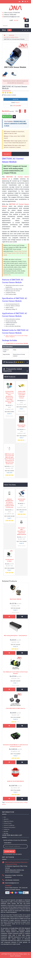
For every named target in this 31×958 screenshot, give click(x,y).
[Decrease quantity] (20, 111)
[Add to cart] (9, 616)
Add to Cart (7, 116)
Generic (17, 102)
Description (7, 154)
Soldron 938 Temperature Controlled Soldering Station (21, 395)
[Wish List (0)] (22, 1)
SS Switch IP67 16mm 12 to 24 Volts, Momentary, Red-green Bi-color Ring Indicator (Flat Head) (9, 397)
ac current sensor (18, 802)
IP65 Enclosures (15, 937)
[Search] (27, 25)
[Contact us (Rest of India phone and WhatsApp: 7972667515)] (3, 12)
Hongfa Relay (14, 928)
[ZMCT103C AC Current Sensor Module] (15, 56)
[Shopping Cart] (25, 1)
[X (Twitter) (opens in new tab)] (25, 30)
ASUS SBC (21, 928)
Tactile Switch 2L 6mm (9, 560)
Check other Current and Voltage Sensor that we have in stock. (15, 253)
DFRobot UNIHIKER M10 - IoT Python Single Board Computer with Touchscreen (9, 503)
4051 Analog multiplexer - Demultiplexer (15, 635)
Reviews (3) (11, 362)
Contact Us (7, 275)
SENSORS (11, 35)
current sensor (9, 802)
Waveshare (22, 930)
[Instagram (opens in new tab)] (27, 30)
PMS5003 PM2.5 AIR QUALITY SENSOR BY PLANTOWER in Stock (15, 123)
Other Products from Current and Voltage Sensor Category (17, 336)
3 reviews (13, 95)
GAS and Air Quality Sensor (11, 37)
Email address (7, 842)
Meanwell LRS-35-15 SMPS (21, 425)
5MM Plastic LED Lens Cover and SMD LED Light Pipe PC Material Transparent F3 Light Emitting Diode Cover (9, 458)
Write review (9, 416)
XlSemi (8, 931)
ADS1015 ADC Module (21, 499)
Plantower (13, 930)
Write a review (7, 95)
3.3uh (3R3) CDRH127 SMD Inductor (15, 708)
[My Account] (20, 1)
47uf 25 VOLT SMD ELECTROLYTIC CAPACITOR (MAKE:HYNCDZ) (21, 531)
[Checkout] (27, 1)
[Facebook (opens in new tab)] (22, 30)
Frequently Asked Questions (12, 370)
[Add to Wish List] (14, 116)
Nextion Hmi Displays (17, 931)
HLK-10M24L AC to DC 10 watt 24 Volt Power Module (15, 672)
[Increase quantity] (25, 111)
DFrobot (7, 930)
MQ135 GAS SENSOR (15, 599)
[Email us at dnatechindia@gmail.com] (3, 16)
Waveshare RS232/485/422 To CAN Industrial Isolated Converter (15, 745)
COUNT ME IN (9, 851)
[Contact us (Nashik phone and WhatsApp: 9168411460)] (3, 14)
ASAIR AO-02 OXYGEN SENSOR (15, 781)
